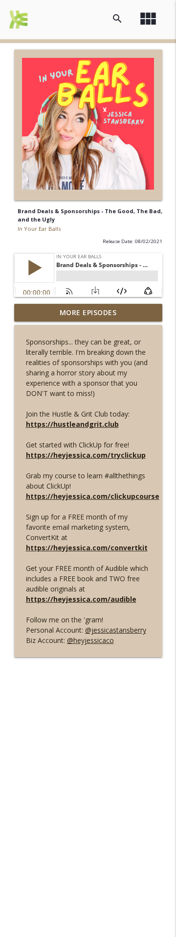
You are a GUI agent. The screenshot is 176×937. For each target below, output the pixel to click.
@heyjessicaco (90, 640)
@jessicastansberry (115, 630)
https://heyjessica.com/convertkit (87, 547)
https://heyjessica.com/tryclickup (86, 455)
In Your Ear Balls (39, 228)
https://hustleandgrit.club (72, 424)
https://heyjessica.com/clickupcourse (92, 496)
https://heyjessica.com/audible (81, 599)
